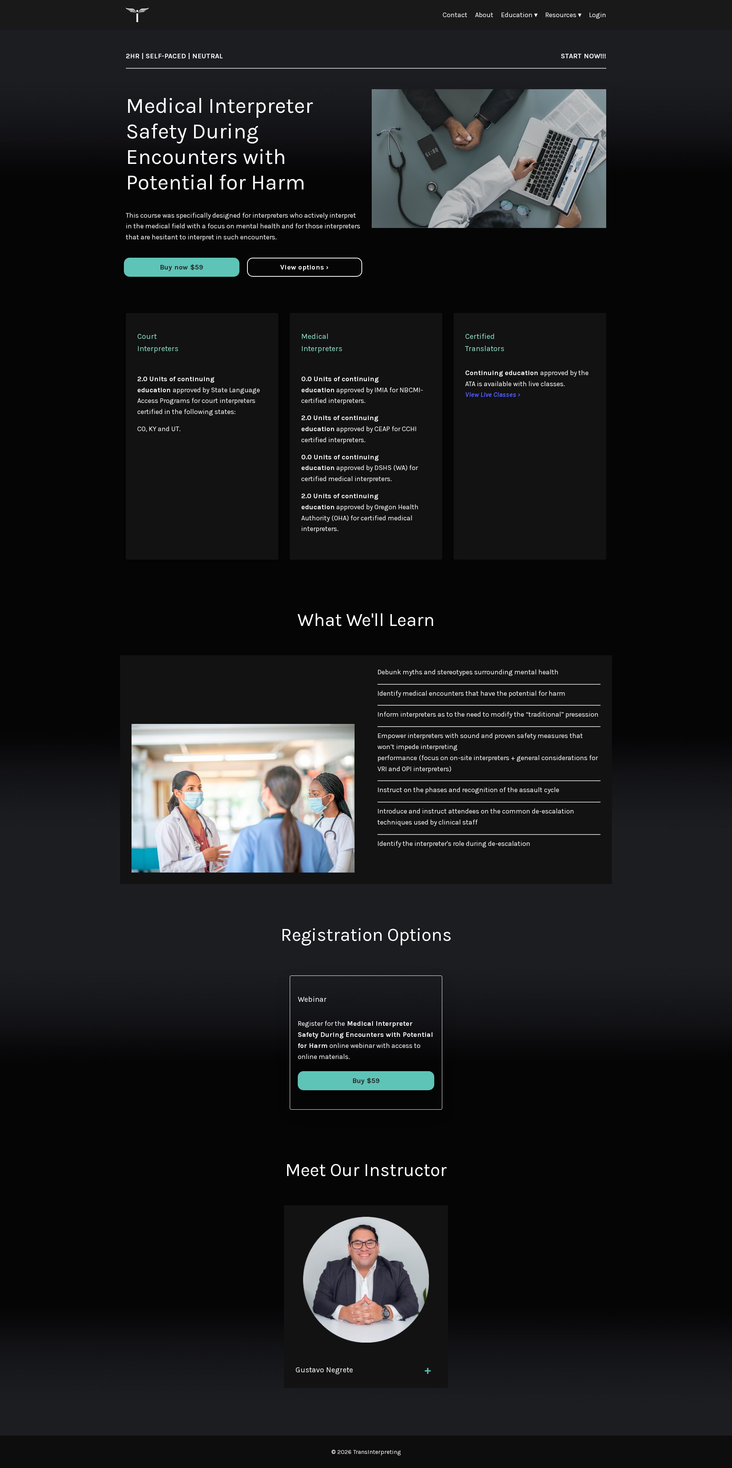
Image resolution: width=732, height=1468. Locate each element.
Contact (455, 15)
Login (597, 15)
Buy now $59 (182, 267)
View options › (304, 267)
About (484, 15)
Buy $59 (366, 1081)
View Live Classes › (492, 394)
